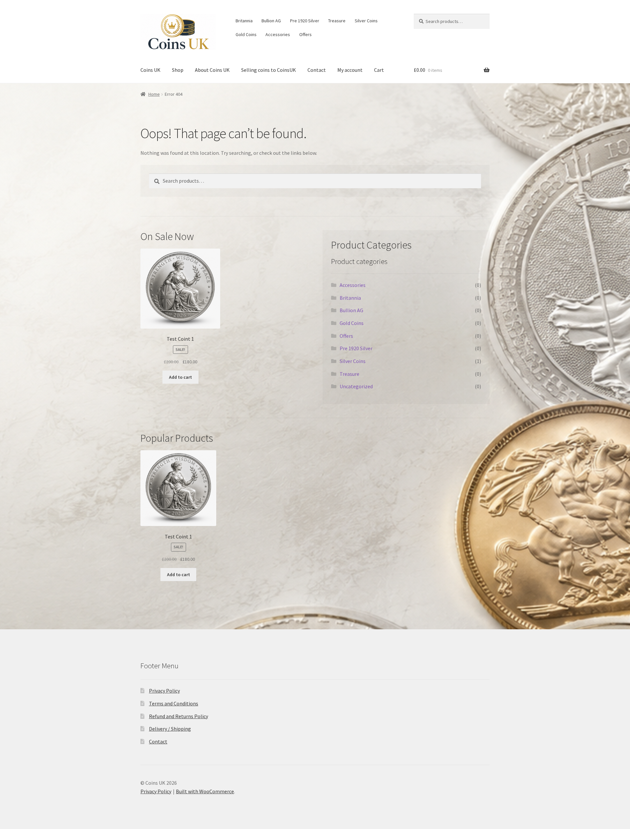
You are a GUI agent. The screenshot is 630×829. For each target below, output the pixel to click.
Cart (379, 70)
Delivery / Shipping (170, 728)
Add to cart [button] (180, 377)
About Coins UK (212, 70)
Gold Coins (246, 34)
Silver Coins (366, 21)
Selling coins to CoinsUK (268, 70)
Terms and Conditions (173, 703)
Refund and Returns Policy (178, 716)
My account (350, 70)
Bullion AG (271, 21)
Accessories (277, 34)
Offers (305, 34)
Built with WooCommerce (205, 791)
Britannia (244, 21)
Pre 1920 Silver (304, 21)
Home (154, 94)
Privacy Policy (164, 690)
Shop (177, 70)
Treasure (337, 21)
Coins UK (150, 70)
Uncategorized (356, 386)
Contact (316, 70)
